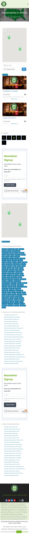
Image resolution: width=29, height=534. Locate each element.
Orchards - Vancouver (21, 286)
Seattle (7, 296)
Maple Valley (22, 279)
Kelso (22, 273)
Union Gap (10, 303)
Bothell (12, 254)
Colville (19, 262)
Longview (4, 279)
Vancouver (16, 303)
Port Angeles (17, 288)
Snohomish (10, 299)
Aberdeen (4, 249)
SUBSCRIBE (10, 185)
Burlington (17, 256)
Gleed (17, 269)
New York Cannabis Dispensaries (12, 330)
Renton (9, 294)
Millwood (4, 281)
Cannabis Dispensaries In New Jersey (13, 334)
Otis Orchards (5, 288)
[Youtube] (14, 137)
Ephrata (18, 266)
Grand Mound (19, 271)
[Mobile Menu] (27, 4)
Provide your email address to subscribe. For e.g (14, 180)
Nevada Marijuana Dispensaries (11, 319)
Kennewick (10, 275)
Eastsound (23, 264)
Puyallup (19, 292)
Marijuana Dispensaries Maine (11, 363)
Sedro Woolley (19, 296)
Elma (15, 266)
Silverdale (4, 299)
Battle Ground (5, 252)
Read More (25, 531)
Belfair (11, 252)
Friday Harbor (5, 269)
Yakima (3, 307)
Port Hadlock (5, 290)
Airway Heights (11, 249)
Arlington (4, 250)
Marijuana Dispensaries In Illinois (12, 348)
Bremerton (17, 254)
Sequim (11, 298)
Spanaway (16, 299)
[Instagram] (9, 137)
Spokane (22, 299)
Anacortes (21, 249)
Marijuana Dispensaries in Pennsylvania (13, 328)
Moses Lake (10, 281)
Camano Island (5, 258)
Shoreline (21, 298)
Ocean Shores (20, 284)
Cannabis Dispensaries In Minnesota (13, 341)
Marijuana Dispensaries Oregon (11, 359)
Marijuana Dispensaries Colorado (12, 317)
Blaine (8, 254)
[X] (4, 142)
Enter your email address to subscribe (12, 170)
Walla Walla (4, 305)
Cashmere (17, 258)
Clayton (9, 262)
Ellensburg (10, 266)
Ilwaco (9, 273)
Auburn (9, 250)
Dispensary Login (22, 495)
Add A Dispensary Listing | (9, 495)
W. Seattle (22, 303)
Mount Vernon (17, 281)
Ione (13, 273)
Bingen (3, 254)
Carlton (11, 258)
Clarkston (4, 262)
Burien (12, 256)
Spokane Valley (5, 301)
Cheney (9, 260)
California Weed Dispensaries (11, 321)
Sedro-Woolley (5, 298)
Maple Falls (16, 279)
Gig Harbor (12, 269)
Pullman (13, 292)
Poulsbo (4, 292)
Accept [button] (19, 531)
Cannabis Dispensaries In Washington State (14, 357)
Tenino (21, 301)
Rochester (19, 294)
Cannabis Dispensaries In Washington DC (14, 354)
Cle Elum (14, 262)
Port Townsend (19, 290)
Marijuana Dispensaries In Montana (12, 339)
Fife (13, 267)
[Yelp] (4, 137)
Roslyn (24, 294)
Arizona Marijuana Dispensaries (11, 326)
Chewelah (14, 260)
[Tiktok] (22, 500)
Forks (16, 267)
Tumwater (4, 303)
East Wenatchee (16, 264)
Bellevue (15, 252)
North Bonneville (5, 284)
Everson (4, 267)
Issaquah (17, 273)
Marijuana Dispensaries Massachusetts (13, 361)
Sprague (12, 301)
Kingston (21, 275)
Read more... (14, 99)
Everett (23, 266)
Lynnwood (10, 279)
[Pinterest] (24, 137)
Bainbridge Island (16, 250)
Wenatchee (11, 305)
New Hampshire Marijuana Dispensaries (13, 337)
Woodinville (22, 305)
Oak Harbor (13, 284)
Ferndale (9, 267)
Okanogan (4, 286)
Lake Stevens (14, 277)
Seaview (12, 296)
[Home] (8, 17)
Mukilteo (19, 283)
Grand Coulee (11, 271)
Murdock (25, 283)
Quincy (23, 292)
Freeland (21, 267)
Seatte (3, 296)
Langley (19, 277)
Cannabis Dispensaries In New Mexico (13, 332)
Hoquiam (4, 273)
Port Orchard (12, 290)
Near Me (5, 74)
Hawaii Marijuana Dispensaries (11, 350)
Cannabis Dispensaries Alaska (11, 323)
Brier (3, 256)
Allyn (17, 249)
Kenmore (4, 275)
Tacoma (16, 301)
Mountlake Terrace (6, 283)
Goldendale (4, 271)
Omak (14, 286)
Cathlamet (22, 258)
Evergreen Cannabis (10, 91)
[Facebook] (6, 500)
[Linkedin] (12, 500)
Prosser (8, 292)
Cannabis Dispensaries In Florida (12, 352)
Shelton (16, 298)
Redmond (4, 294)
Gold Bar (21, 269)
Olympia (10, 286)
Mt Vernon (14, 283)
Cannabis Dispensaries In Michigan (12, 343)
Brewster (23, 254)
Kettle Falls (16, 275)
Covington (24, 262)
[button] (9, 37)
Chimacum (20, 260)
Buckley (7, 256)
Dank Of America (9, 118)
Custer (3, 264)
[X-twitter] (17, 500)
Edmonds (4, 266)
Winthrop (17, 305)
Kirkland (4, 277)
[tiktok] (19, 137)
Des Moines (9, 264)
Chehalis (4, 260)
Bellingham (21, 252)
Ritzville (14, 294)
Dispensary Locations (16, 17)
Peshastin (12, 288)
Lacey (8, 277)
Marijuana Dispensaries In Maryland (12, 345)
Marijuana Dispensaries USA (10, 315)
